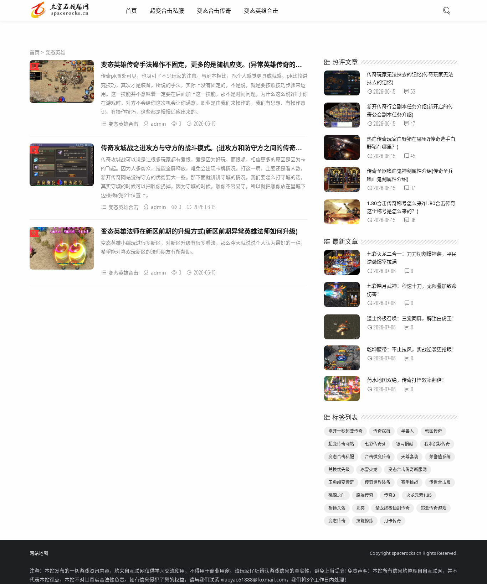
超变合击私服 (167, 11)
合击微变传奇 (377, 457)
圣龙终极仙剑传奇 (392, 508)
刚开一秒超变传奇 (345, 431)
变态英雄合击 (261, 11)
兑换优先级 (339, 469)
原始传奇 (364, 495)
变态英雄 (55, 52)
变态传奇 (336, 521)
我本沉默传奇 (437, 444)
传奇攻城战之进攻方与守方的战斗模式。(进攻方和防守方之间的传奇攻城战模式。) (217, 147)
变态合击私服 (341, 457)
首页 (131, 11)
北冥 (360, 508)
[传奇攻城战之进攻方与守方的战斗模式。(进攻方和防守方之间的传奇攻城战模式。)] (62, 166)
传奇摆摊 (381, 431)
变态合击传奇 (214, 11)
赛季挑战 (409, 482)
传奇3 (389, 495)
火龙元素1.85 (419, 495)
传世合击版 (440, 482)
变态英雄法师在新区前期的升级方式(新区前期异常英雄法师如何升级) (199, 231)
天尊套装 (409, 457)
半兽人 (407, 431)
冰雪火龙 (369, 469)
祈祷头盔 (336, 508)
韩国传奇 (433, 431)
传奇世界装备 (377, 482)
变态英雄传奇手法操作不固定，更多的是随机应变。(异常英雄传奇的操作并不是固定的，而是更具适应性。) (252, 64)
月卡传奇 (392, 521)
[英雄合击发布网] (67, 17)
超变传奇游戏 (433, 508)
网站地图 (39, 553)
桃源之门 (336, 495)
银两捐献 (404, 444)
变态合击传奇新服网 (407, 469)
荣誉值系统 (440, 457)
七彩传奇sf (375, 444)
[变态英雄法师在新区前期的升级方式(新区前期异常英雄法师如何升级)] (62, 249)
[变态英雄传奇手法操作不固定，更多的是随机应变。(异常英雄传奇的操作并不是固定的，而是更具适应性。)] (62, 82)
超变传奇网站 (341, 444)
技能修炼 (364, 521)
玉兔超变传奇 (341, 482)
